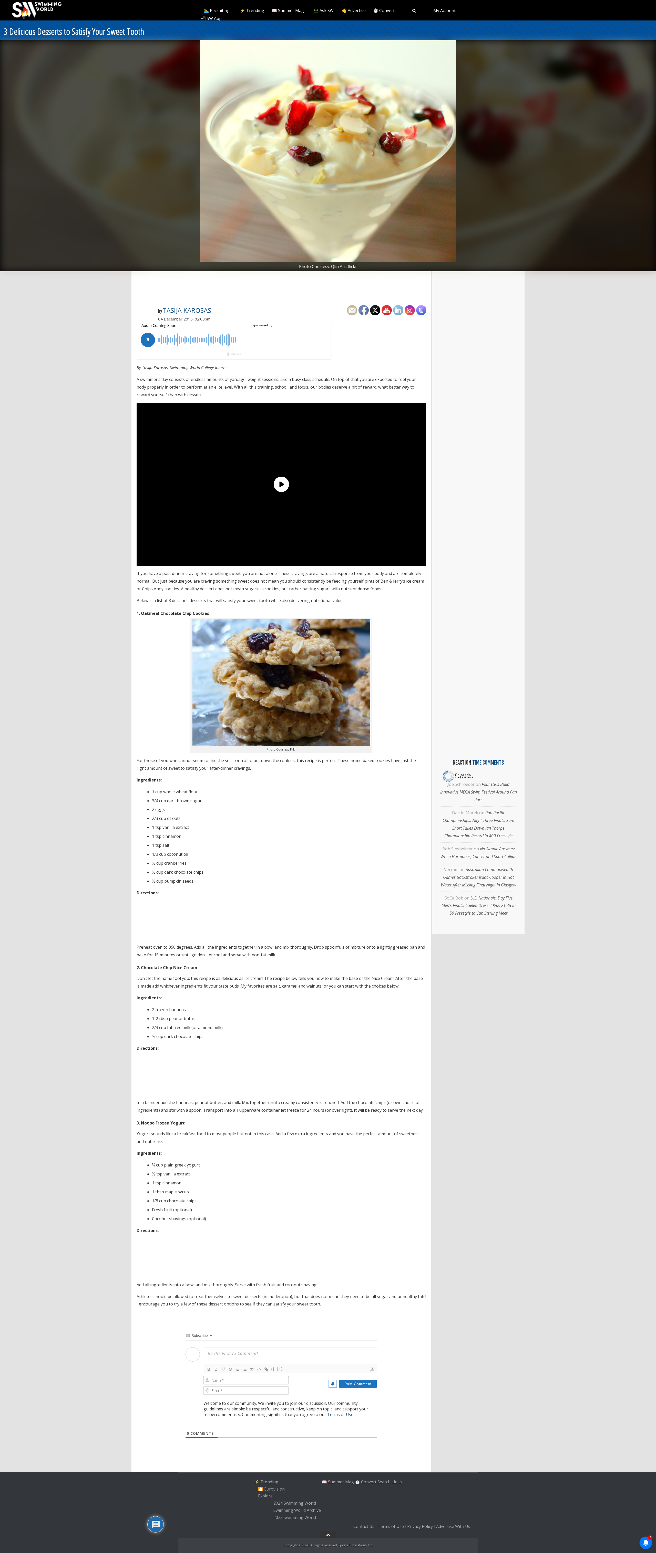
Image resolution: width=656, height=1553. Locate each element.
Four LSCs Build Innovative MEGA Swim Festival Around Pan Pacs (478, 791)
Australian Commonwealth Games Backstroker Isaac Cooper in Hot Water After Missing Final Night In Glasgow (478, 877)
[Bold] (208, 1369)
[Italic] (216, 1369)
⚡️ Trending (252, 10)
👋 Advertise (354, 10)
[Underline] (223, 1369)
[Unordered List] (244, 1369)
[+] (280, 1369)
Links (397, 1482)
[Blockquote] (251, 1369)
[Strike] (230, 1369)
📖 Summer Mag (288, 10)
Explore (265, 1496)
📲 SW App (211, 18)
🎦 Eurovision (271, 1489)
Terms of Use (340, 1414)
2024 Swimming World (294, 1503)
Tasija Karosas (187, 310)
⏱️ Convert (384, 10)
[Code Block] (259, 1369)
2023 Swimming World (294, 1517)
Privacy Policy (420, 1526)
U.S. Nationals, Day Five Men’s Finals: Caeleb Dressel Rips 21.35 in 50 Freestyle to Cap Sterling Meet (479, 905)
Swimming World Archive (297, 1510)
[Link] (266, 1369)
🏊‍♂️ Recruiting (217, 10)
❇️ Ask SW (323, 10)
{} (273, 1369)
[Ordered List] (237, 1369)
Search (384, 1482)
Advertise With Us (453, 1526)
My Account (444, 10)
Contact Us (363, 1526)
